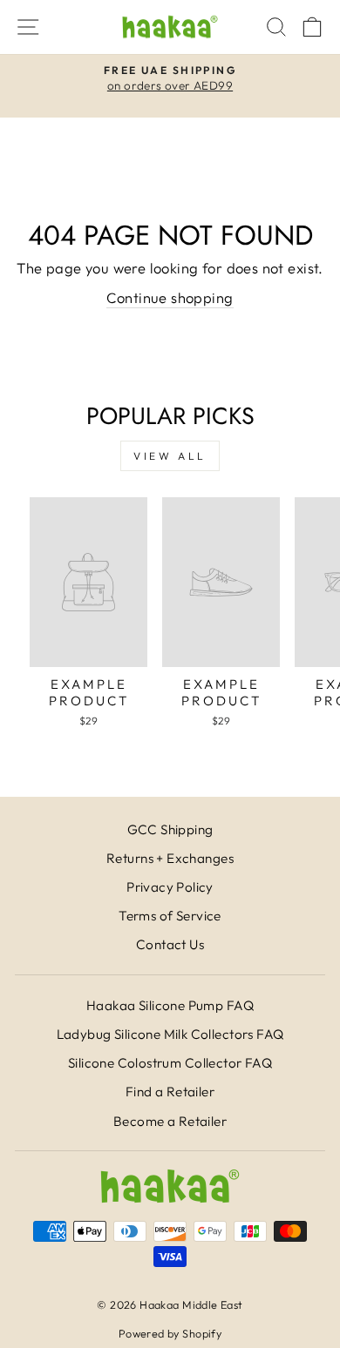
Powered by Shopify (170, 1333)
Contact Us (170, 944)
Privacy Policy (170, 887)
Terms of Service (170, 915)
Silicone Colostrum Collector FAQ (170, 1063)
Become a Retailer (170, 1121)
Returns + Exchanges (170, 858)
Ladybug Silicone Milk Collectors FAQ (170, 1034)
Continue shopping (169, 297)
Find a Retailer (170, 1091)
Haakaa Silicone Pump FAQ (170, 1005)
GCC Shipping (170, 829)
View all (170, 455)
